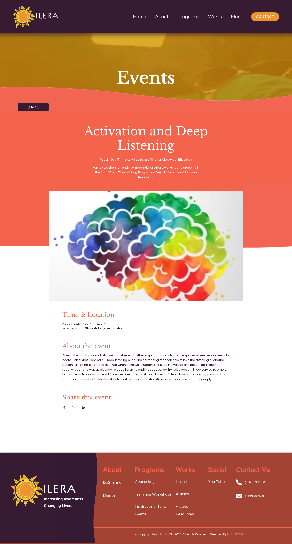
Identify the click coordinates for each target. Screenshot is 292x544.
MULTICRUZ (235, 534)
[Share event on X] (74, 407)
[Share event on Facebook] (64, 407)
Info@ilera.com (254, 495)
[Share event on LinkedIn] (84, 407)
